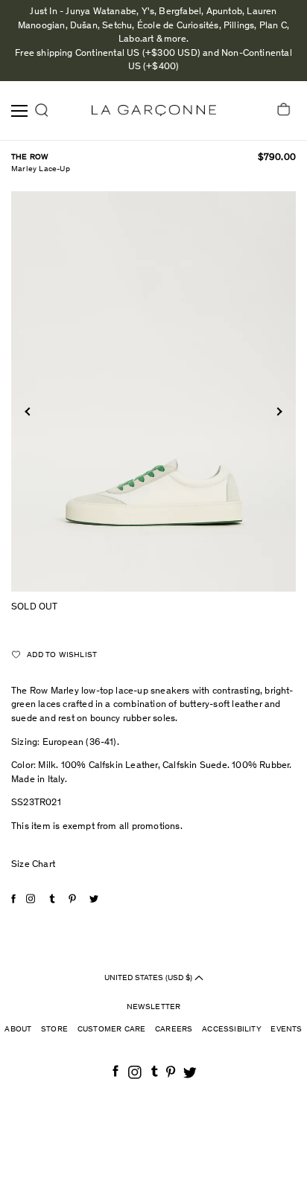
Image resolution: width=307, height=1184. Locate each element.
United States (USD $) (149, 977)
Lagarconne (154, 110)
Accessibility (232, 1029)
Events (286, 1029)
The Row (29, 157)
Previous (29, 411)
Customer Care (111, 1029)
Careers (173, 1029)
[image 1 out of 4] (153, 391)
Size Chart (33, 865)
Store (54, 1029)
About (17, 1029)
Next (277, 411)
